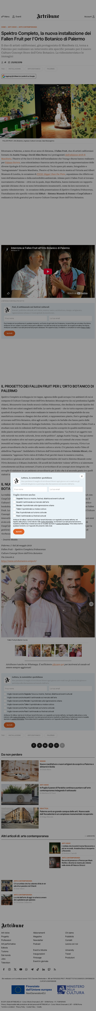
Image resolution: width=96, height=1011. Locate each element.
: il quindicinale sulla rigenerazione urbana (35, 505)
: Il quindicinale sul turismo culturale (31, 512)
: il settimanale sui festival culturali (31, 516)
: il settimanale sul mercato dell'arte (32, 502)
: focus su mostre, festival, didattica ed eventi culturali (40, 498)
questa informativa (62, 524)
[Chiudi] (82, 476)
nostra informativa (47, 522)
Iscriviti (19, 532)
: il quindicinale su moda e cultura (31, 509)
